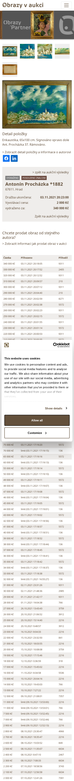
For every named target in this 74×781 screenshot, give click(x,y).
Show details (53, 408)
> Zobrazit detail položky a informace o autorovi (36, 152)
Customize (35, 432)
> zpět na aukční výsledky (50, 172)
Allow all (37, 420)
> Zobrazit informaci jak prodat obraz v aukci (34, 244)
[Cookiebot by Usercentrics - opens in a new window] (53, 345)
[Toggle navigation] (66, 5)
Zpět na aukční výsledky (52, 216)
